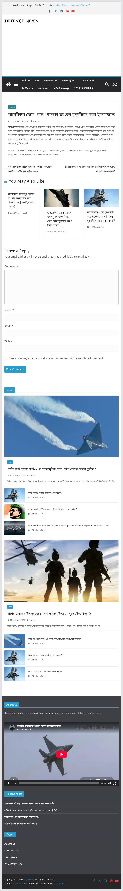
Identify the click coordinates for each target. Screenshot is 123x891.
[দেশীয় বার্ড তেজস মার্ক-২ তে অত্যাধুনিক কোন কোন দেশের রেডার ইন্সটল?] (61, 426)
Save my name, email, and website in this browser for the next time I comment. (56, 358)
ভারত (37, 80)
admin (36, 121)
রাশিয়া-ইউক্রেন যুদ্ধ (61, 88)
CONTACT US (11, 850)
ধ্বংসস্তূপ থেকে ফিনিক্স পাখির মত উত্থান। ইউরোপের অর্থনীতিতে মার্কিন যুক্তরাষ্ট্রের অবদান (30, 169)
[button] (28, 80)
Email (8, 325)
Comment (11, 266)
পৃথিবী (24, 80)
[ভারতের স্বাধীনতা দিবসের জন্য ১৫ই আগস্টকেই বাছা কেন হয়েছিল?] (14, 511)
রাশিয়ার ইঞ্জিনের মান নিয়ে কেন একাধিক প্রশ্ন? (45, 671)
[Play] (8, 783)
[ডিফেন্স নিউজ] (8, 84)
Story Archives (83, 88)
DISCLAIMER (11, 857)
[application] (61, 754)
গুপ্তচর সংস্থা (43, 88)
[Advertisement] (61, 52)
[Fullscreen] (114, 783)
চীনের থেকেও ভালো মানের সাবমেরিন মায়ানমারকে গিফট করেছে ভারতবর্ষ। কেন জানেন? (90, 169)
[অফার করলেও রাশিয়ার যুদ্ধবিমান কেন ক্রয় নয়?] (14, 495)
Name (9, 310)
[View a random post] (115, 84)
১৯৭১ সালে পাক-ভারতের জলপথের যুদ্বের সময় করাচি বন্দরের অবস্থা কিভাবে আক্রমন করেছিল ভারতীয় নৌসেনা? (68, 525)
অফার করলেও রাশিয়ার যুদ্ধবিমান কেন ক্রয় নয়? (73, 5)
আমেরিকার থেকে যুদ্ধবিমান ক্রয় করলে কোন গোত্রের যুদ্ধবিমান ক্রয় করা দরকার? (101, 216)
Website (9, 341)
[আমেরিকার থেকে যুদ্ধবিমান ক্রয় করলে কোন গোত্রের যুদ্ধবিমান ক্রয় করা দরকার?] (101, 191)
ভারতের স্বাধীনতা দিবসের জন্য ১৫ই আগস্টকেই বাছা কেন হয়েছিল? (52, 509)
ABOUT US (10, 843)
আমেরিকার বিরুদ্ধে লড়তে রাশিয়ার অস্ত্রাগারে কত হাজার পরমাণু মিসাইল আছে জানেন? (21, 200)
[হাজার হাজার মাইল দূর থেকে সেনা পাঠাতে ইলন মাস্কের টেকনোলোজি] (61, 571)
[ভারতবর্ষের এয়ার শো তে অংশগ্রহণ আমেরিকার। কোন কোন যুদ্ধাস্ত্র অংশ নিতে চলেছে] (61, 191)
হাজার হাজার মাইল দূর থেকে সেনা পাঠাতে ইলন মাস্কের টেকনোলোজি (49, 613)
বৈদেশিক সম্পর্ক (27, 88)
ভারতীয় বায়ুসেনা (68, 80)
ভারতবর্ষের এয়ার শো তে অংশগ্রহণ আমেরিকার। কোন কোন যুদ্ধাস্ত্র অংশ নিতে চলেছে (59, 219)
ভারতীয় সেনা (49, 80)
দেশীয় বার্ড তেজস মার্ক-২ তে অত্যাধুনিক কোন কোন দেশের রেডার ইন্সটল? (51, 469)
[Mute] (109, 783)
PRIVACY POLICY (13, 864)
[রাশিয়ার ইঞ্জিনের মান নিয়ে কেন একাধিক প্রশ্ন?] (14, 674)
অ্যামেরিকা (12, 107)
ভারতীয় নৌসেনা (88, 80)
